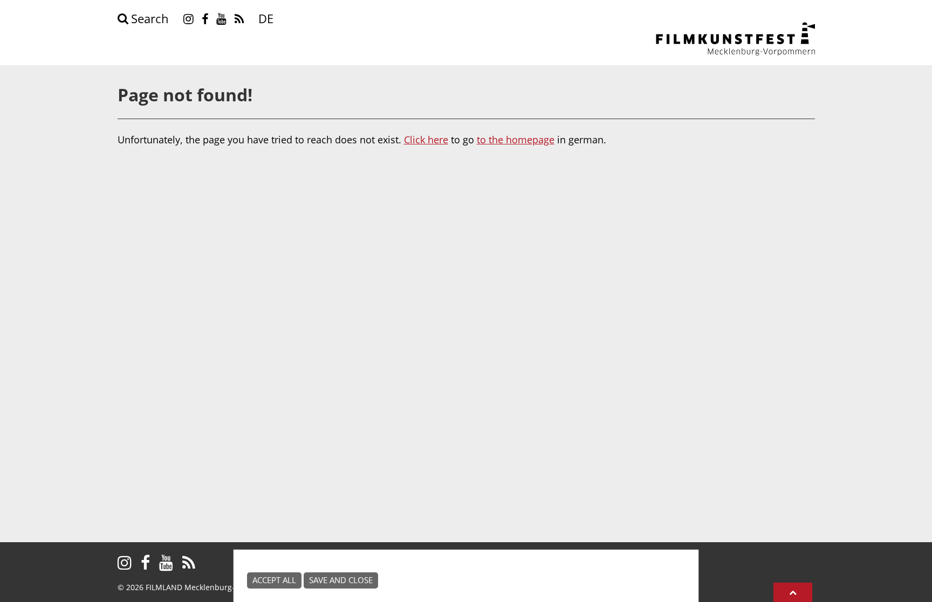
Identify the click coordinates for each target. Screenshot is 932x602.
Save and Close (341, 580)
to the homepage (515, 139)
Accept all (274, 580)
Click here (426, 139)
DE (265, 18)
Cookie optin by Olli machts (657, 595)
